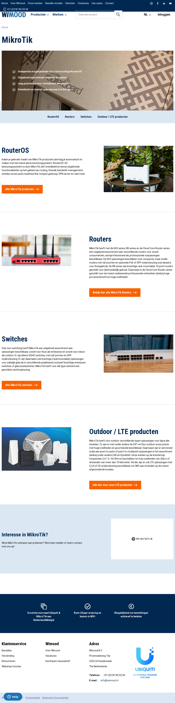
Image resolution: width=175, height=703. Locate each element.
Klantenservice (14, 643)
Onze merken (35, 3)
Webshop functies (11, 666)
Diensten (70, 3)
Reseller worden (54, 3)
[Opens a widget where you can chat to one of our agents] (12, 697)
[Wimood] (14, 14)
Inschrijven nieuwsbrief (57, 661)
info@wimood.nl (109, 680)
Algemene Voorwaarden (55, 697)
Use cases (97, 3)
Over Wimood (18, 3)
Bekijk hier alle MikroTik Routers (112, 292)
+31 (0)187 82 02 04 (17, 9)
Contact (109, 3)
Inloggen (164, 14)
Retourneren (8, 661)
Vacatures (83, 3)
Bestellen (7, 650)
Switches (86, 116)
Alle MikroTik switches (18, 385)
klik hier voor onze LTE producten (112, 485)
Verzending (8, 655)
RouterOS (53, 116)
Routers (70, 116)
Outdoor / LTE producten (113, 116)
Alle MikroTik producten (19, 189)
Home (4, 3)
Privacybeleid (33, 697)
